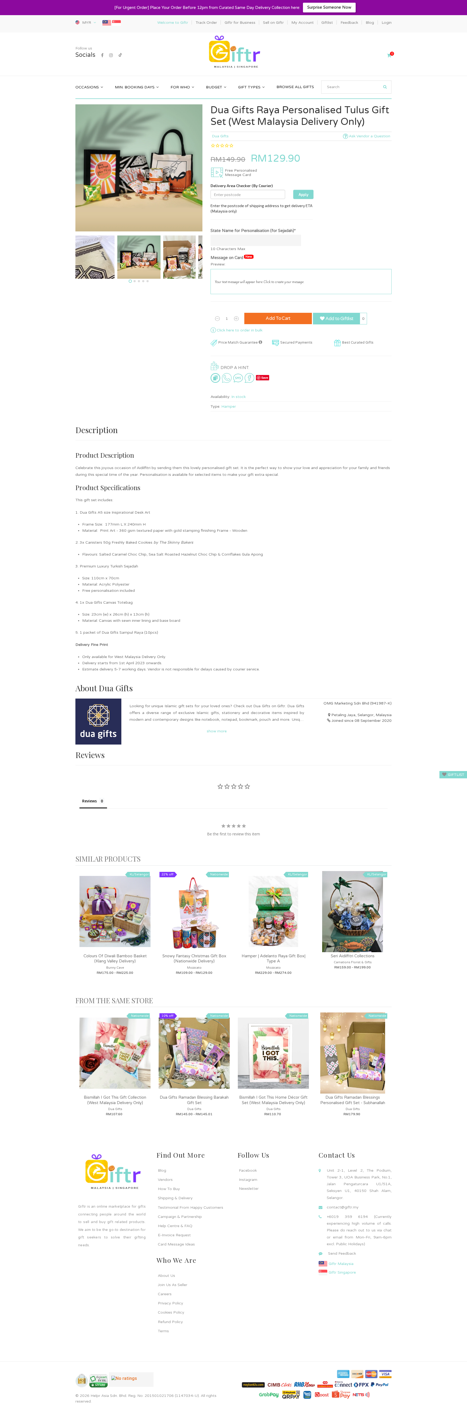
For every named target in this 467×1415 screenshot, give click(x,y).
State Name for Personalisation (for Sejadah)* (253, 230)
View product (115, 917)
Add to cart (278, 318)
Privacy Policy (170, 1303)
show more (217, 731)
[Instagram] (111, 55)
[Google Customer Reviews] (131, 1381)
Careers (165, 1294)
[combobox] (356, 87)
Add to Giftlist (338, 318)
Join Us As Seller (172, 1285)
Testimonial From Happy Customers (190, 1207)
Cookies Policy (171, 1312)
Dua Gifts (220, 136)
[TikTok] (120, 55)
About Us (166, 1275)
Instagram (248, 1179)
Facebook (248, 1170)
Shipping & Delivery (175, 1198)
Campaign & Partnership (180, 1216)
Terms (163, 1331)
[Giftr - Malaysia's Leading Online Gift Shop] (233, 52)
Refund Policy (170, 1322)
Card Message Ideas (176, 1244)
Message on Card (231, 257)
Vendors (165, 1179)
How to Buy (169, 1189)
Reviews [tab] (89, 800)
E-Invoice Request (174, 1235)
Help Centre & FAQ (175, 1226)
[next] (386, 931)
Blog (162, 1170)
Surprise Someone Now (329, 7)
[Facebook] (102, 55)
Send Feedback (342, 1253)
